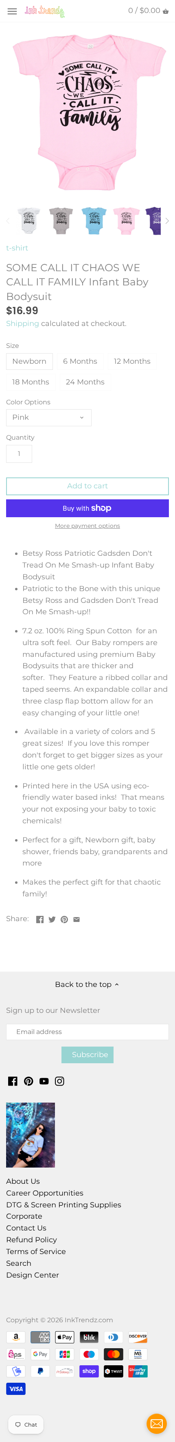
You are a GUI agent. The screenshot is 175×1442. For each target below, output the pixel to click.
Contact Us (26, 1228)
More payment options (87, 526)
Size (12, 346)
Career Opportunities (44, 1193)
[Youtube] (44, 1081)
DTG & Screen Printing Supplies (63, 1204)
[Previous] (8, 221)
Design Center (32, 1275)
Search (18, 1263)
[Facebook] (13, 1081)
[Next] (167, 221)
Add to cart (87, 485)
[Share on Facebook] (40, 917)
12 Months (132, 361)
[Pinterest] (28, 1081)
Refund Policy (31, 1239)
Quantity (20, 437)
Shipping (22, 323)
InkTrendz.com (89, 1320)
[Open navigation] (12, 11)
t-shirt (17, 248)
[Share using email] (76, 917)
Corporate (24, 1216)
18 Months (30, 382)
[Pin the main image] (64, 917)
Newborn (29, 361)
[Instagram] (59, 1081)
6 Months (80, 361)
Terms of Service (36, 1251)
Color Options (28, 402)
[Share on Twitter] (52, 917)
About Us (23, 1181)
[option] (28, 221)
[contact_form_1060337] (157, 1424)
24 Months (85, 382)
